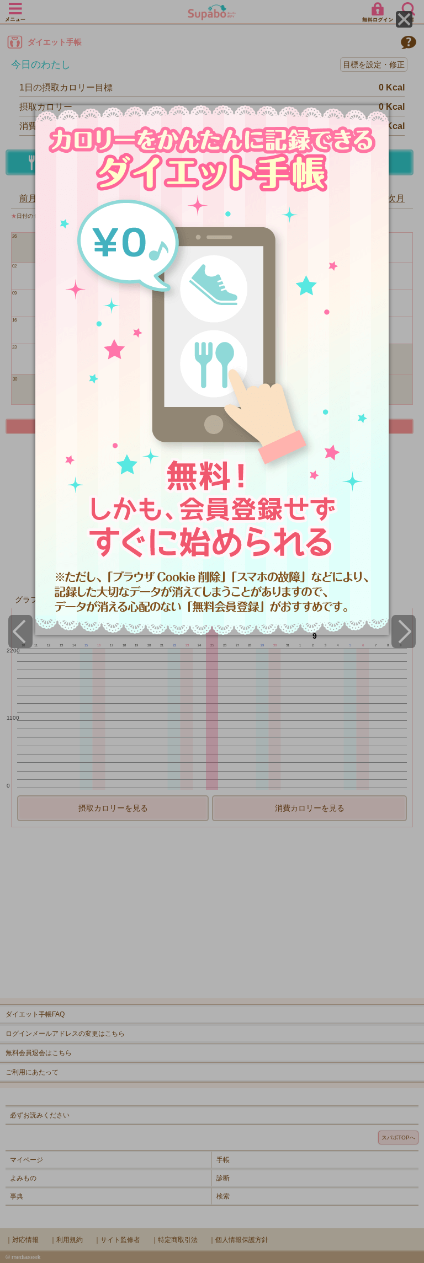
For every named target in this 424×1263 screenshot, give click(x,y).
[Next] (403, 631)
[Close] (404, 19)
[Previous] (20, 631)
